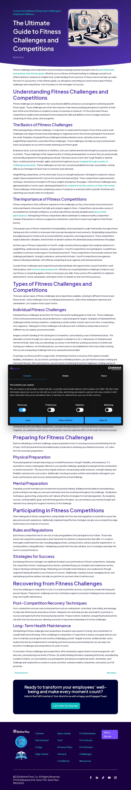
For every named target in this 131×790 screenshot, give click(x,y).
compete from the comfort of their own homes (91, 185)
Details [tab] (65, 376)
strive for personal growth (44, 269)
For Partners (86, 747)
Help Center (41, 753)
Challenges (85, 753)
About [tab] (104, 376)
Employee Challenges (48, 10)
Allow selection (65, 420)
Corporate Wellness (24, 10)
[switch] (51, 410)
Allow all (103, 420)
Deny (28, 420)
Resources (85, 760)
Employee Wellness (23, 14)
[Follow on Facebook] (90, 777)
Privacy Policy (64, 747)
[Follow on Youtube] (109, 777)
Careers (39, 733)
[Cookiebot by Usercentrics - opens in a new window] (110, 368)
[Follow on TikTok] (103, 777)
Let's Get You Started (65, 705)
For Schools (85, 740)
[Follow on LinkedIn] (97, 777)
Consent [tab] (27, 376)
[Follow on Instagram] (115, 777)
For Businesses (87, 733)
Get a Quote (107, 734)
